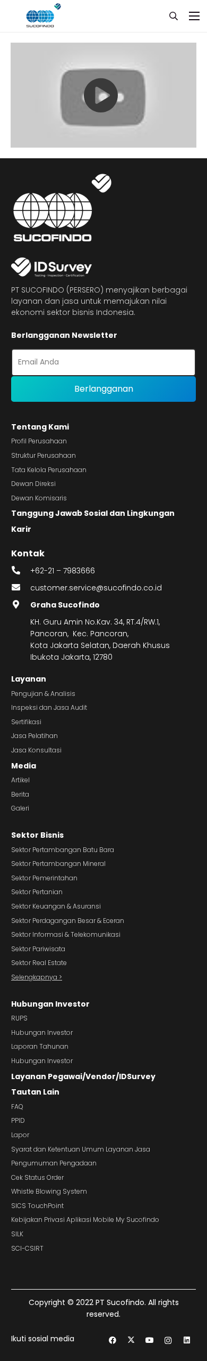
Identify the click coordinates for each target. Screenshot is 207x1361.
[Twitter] (131, 1340)
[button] (174, 16)
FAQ (17, 1106)
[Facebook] (112, 1340)
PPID (18, 1120)
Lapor (20, 1134)
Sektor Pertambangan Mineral (58, 863)
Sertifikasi (26, 721)
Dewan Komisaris (39, 498)
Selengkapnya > (36, 977)
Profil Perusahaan (39, 440)
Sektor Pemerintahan (44, 877)
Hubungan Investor (50, 1004)
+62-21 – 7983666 (62, 570)
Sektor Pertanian (37, 891)
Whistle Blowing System (49, 1191)
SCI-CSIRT (27, 1248)
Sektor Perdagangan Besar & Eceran (67, 920)
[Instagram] (168, 1340)
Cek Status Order (37, 1177)
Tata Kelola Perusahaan (49, 469)
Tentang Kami (40, 427)
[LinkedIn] (186, 1340)
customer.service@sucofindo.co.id (96, 587)
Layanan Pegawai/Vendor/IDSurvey (83, 1076)
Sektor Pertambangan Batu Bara (62, 849)
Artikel (20, 779)
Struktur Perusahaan (43, 455)
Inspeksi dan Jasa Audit (49, 707)
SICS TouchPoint (37, 1205)
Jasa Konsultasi (36, 750)
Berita (20, 794)
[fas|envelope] (20, 588)
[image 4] (42, 16)
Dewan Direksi (33, 483)
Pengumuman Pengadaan (54, 1163)
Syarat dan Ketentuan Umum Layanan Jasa (80, 1149)
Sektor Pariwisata (38, 948)
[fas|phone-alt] (20, 571)
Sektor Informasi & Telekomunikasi (65, 934)
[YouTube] (149, 1340)
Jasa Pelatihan (34, 735)
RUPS (19, 1018)
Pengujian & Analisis (43, 693)
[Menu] (194, 16)
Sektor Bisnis (37, 835)
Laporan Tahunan (39, 1046)
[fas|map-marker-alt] (20, 605)
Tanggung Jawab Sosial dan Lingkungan (93, 513)
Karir (21, 529)
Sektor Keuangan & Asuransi (56, 906)
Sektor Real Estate (39, 962)
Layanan (28, 679)
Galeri (20, 808)
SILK (17, 1233)
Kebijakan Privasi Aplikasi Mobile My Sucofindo (85, 1219)
